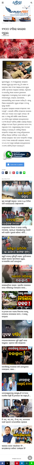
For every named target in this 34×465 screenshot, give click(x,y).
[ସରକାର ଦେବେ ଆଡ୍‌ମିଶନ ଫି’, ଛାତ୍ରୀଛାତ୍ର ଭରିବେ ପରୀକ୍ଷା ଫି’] (17, 434)
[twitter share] (6, 172)
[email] (12, 463)
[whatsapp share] (21, 173)
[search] (31, 3)
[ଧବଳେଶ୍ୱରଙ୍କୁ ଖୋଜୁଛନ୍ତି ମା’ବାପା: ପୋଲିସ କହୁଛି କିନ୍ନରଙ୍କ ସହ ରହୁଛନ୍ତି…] (17, 382)
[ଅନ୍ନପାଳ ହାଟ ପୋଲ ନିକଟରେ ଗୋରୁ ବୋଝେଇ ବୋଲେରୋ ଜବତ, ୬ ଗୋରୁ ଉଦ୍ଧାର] (17, 300)
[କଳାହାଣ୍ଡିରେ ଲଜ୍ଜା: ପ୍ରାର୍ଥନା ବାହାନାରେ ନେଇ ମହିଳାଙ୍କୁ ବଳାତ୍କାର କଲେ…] (17, 274)
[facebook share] (3, 173)
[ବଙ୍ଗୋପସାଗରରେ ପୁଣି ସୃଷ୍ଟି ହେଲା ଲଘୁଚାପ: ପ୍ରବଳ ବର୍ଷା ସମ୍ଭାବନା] (17, 329)
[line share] (24, 172)
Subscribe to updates (16, 164)
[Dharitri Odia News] (17, 3)
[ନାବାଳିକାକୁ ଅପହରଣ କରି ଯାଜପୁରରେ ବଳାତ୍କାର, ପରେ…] (17, 355)
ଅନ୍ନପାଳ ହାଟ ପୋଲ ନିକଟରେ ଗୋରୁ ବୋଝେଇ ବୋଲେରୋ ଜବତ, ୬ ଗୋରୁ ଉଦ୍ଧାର (15, 314)
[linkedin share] (17, 173)
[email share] (10, 173)
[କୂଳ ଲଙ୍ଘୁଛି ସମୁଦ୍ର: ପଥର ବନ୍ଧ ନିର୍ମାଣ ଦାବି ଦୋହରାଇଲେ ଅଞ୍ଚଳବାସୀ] (17, 190)
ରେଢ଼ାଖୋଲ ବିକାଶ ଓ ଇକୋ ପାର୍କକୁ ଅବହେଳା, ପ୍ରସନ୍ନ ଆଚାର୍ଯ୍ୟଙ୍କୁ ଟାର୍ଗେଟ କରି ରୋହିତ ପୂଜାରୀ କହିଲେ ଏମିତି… (16, 229)
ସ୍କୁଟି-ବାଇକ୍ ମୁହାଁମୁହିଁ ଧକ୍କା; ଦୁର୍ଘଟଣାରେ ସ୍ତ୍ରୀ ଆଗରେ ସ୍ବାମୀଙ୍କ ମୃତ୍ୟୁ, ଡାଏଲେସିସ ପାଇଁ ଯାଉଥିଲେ (16, 258)
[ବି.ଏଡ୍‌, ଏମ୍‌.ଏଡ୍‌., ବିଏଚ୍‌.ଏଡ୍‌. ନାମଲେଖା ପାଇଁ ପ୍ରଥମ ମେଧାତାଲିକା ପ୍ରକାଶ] (17, 408)
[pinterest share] (14, 173)
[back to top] (30, 458)
